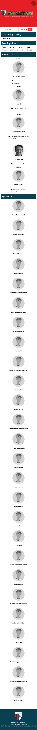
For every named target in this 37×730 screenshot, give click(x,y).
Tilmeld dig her (6, 38)
